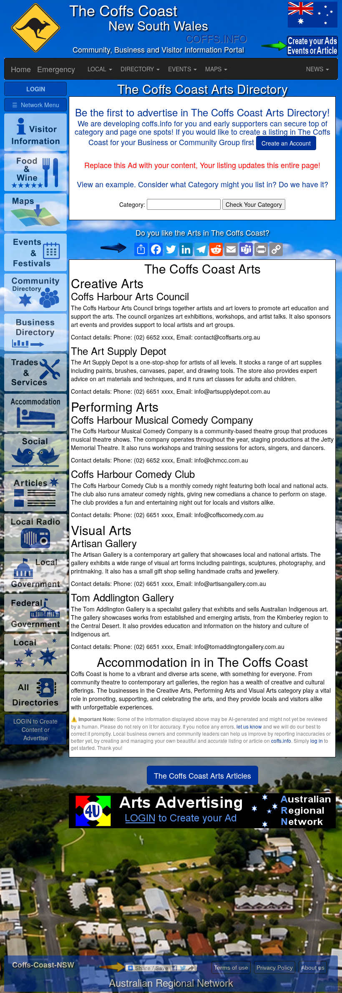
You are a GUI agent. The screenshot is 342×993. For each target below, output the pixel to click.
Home (21, 68)
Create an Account (286, 143)
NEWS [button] (315, 69)
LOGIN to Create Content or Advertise (35, 729)
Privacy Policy (274, 967)
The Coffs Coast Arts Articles (202, 775)
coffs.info (281, 740)
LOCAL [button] (98, 69)
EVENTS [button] (180, 69)
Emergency (56, 68)
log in (316, 740)
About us (312, 967)
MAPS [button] (214, 69)
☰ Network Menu (35, 105)
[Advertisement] (202, 895)
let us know (249, 726)
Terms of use (231, 967)
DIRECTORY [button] (138, 69)
